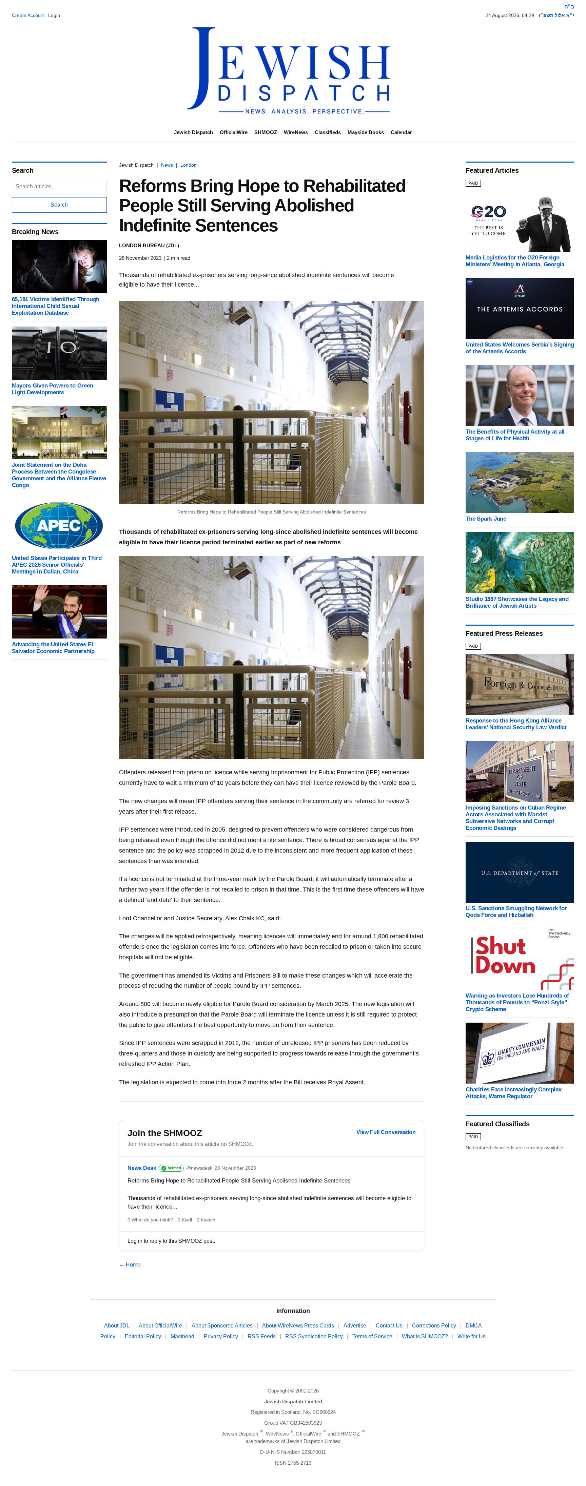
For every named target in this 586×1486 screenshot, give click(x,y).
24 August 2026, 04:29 (510, 15)
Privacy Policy (221, 1336)
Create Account (28, 15)
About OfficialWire (161, 1325)
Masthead (183, 1336)
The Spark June (486, 519)
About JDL (117, 1325)
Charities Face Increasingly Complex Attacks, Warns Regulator (513, 1093)
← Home (129, 1265)
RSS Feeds (262, 1336)
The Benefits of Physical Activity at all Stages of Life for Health (515, 435)
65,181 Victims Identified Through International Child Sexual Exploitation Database (56, 306)
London (188, 165)
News (167, 165)
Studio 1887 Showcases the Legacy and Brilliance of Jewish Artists (517, 602)
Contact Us (390, 1325)
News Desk (142, 1168)
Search (59, 205)
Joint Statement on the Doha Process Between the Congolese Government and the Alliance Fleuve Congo (59, 475)
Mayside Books (366, 132)
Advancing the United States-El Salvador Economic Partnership (53, 647)
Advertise (356, 1325)
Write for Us (471, 1336)
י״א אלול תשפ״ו (556, 15)
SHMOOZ (265, 132)
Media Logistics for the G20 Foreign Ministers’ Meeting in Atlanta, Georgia (515, 261)
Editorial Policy (143, 1336)
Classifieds (328, 132)
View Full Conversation (386, 1132)
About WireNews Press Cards (298, 1325)
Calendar (401, 132)
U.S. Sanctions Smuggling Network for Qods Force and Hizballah (516, 912)
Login (54, 15)
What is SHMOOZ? (425, 1336)
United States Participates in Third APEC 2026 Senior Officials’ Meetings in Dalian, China (57, 565)
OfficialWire (234, 132)
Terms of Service (373, 1336)
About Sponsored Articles (223, 1325)
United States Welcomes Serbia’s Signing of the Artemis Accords (520, 348)
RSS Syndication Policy (314, 1336)
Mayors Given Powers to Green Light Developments (52, 389)
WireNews (296, 132)
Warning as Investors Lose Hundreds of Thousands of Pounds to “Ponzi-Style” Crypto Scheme (517, 1002)
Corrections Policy (434, 1325)
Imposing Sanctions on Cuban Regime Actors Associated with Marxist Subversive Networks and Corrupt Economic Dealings (516, 817)
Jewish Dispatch (193, 132)
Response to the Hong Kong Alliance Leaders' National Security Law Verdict (516, 724)
